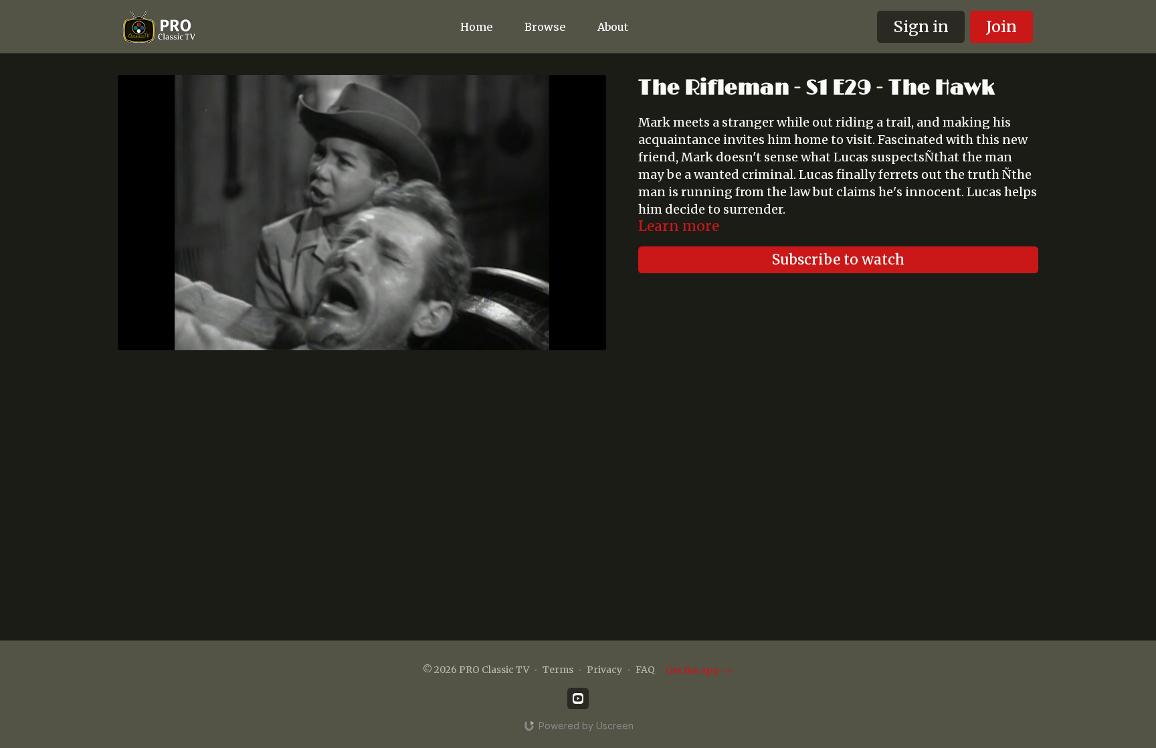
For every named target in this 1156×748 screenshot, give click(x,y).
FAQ (645, 670)
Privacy (604, 670)
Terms (558, 670)
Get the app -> (699, 670)
